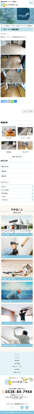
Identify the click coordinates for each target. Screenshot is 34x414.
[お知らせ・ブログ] (17, 366)
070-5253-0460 (17, 398)
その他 (17, 26)
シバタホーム (17, 382)
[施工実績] (17, 363)
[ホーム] (17, 354)
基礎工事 (3, 171)
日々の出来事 (4, 190)
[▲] (32, 386)
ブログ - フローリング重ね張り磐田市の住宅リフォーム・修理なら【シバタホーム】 (12, 5)
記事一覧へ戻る (17, 157)
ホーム (2, 26)
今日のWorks (4, 200)
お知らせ (3, 186)
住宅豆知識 (4, 193)
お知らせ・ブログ (10, 26)
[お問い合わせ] (17, 372)
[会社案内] (17, 369)
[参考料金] (17, 360)
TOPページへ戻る (28, 111)
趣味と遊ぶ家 (4, 166)
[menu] (31, 3)
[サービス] (17, 357)
